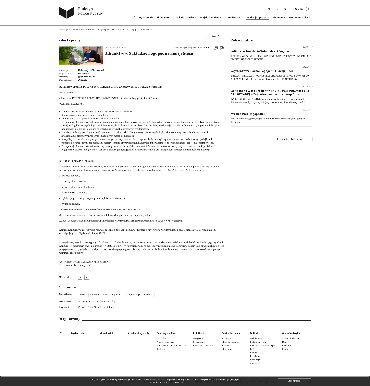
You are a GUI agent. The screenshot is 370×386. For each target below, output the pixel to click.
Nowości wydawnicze (203, 345)
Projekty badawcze (165, 342)
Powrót (216, 36)
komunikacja (133, 294)
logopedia (117, 294)
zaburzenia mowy (99, 294)
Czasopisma (199, 342)
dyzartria (148, 294)
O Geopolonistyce (290, 338)
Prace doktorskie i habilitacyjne (171, 345)
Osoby (285, 349)
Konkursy (161, 349)
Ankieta (254, 363)
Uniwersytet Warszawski (91, 70)
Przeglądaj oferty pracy (290, 139)
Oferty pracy (100, 30)
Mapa (285, 342)
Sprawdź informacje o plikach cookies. (166, 382)
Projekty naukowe (210, 17)
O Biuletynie (256, 338)
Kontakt (254, 352)
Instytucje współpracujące (262, 345)
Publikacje (233, 17)
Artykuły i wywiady (185, 17)
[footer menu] (61, 333)
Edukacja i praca (256, 17)
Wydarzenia (146, 17)
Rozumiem (294, 380)
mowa (82, 294)
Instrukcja (255, 359)
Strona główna (65, 30)
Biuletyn (278, 17)
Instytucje (287, 345)
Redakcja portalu (258, 342)
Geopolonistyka (298, 17)
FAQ (252, 349)
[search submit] (269, 9)
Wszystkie (161, 338)
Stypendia (226, 345)
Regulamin (255, 356)
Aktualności (163, 17)
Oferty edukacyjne (230, 342)
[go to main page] (81, 13)
